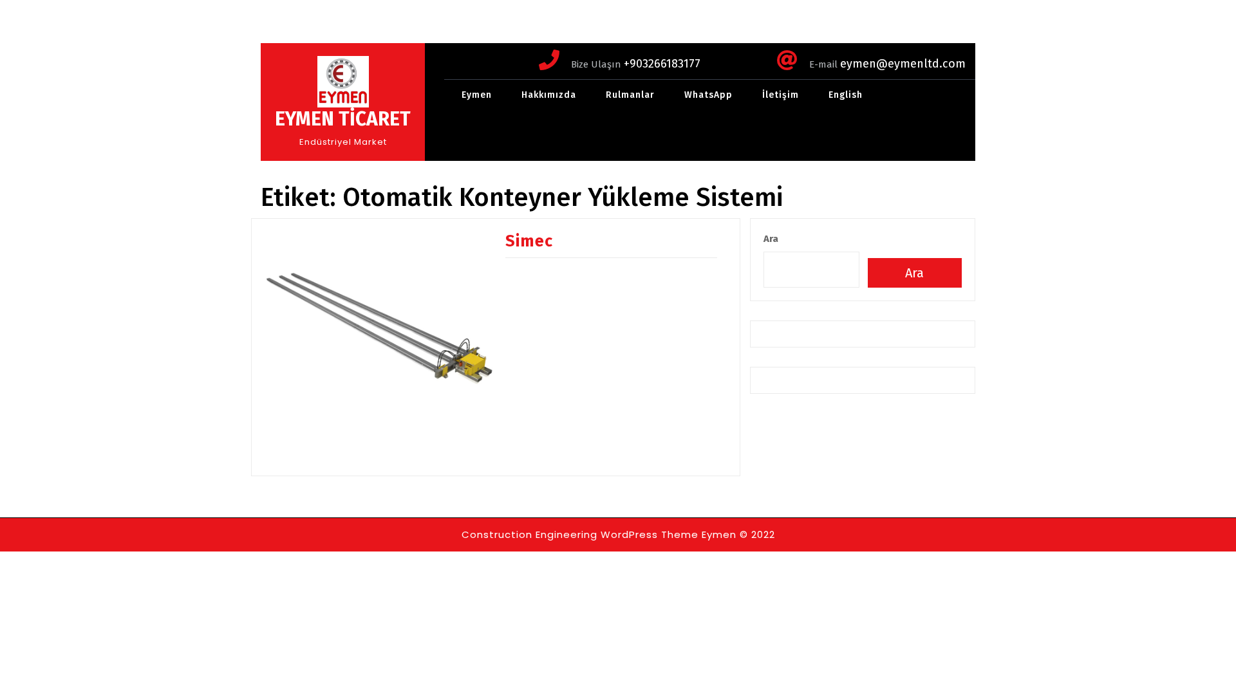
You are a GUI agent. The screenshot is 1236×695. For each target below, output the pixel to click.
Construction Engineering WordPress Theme (580, 534)
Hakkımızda (548, 94)
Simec (529, 241)
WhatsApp (708, 94)
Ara (770, 239)
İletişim (780, 94)
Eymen (477, 94)
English (846, 94)
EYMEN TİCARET (343, 119)
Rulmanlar (630, 94)
